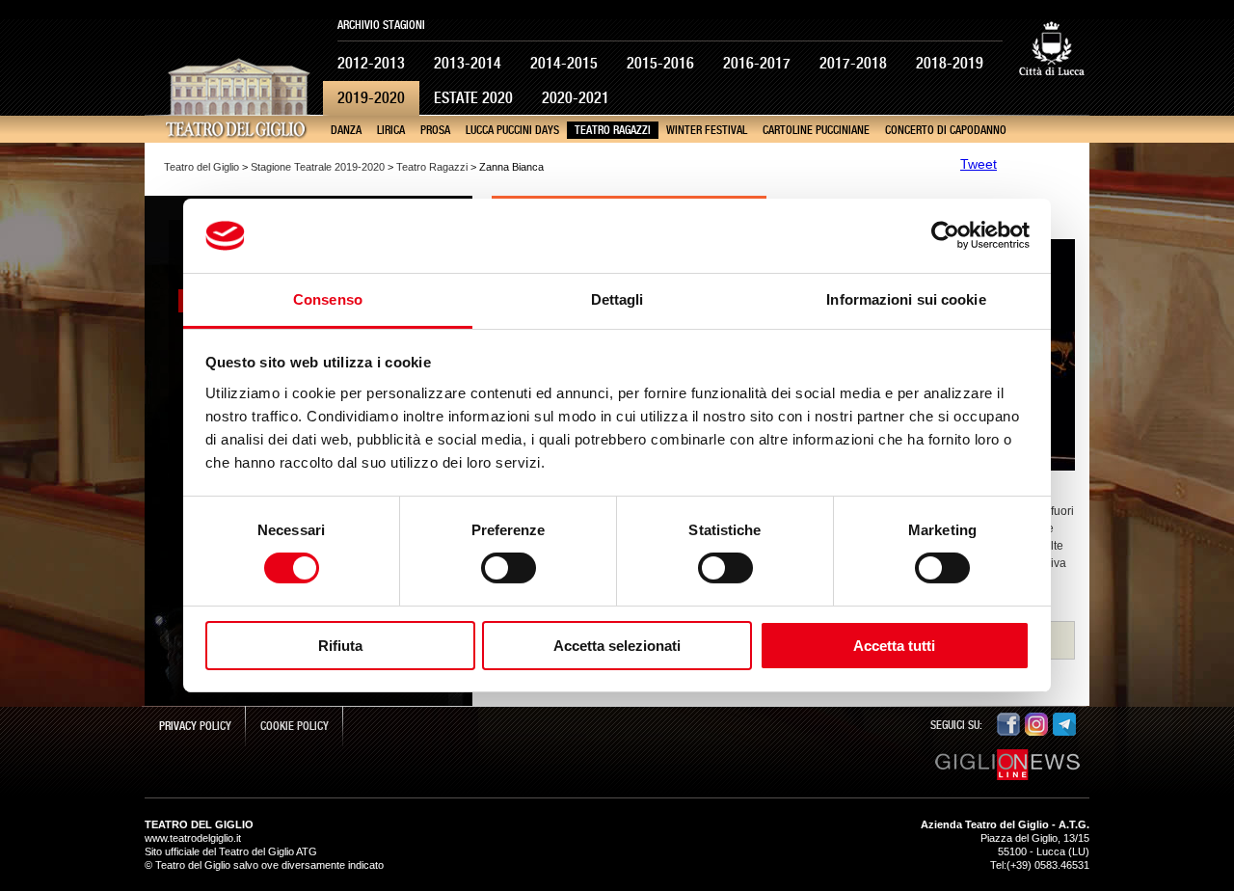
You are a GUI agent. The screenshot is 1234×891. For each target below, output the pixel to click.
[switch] (508, 568)
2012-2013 (371, 63)
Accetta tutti (894, 645)
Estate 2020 (473, 98)
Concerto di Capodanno (945, 130)
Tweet (978, 164)
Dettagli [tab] (617, 299)
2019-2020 (371, 98)
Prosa (435, 130)
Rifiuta (340, 645)
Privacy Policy (195, 726)
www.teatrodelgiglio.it (193, 838)
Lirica (391, 130)
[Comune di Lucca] (1051, 90)
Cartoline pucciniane (816, 130)
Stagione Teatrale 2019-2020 (318, 167)
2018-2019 (949, 63)
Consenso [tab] (327, 299)
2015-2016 (660, 63)
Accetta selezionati (617, 645)
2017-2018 (853, 63)
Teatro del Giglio (201, 167)
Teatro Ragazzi (613, 130)
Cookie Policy (294, 726)
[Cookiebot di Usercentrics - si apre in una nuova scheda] (945, 235)
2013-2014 (467, 63)
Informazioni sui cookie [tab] (905, 299)
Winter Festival (706, 130)
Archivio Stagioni (381, 25)
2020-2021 (575, 98)
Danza (346, 130)
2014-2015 (564, 63)
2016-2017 (757, 63)
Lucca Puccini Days (512, 130)
